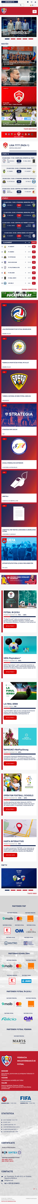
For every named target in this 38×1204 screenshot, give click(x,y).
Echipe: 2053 (7, 1122)
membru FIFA (24, 1103)
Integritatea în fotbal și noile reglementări (17, 563)
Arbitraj (5, 496)
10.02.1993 (13, 1103)
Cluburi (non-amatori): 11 (10, 1129)
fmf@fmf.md (8, 1180)
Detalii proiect (10, 626)
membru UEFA (5, 1103)
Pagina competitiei (29, 289)
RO (32, 5)
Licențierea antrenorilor (9, 467)
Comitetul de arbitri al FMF (10, 501)
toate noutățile (30, 129)
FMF (3, 434)
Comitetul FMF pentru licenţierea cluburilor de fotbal (19, 530)
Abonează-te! (9, 2)
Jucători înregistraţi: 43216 (11, 1127)
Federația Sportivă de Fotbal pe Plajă (15, 362)
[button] (7, 39)
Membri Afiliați (6, 333)
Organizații (5, 400)
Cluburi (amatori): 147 (9, 1124)
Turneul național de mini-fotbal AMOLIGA (16, 396)
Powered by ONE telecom (31, 1198)
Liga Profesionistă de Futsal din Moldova (16, 329)
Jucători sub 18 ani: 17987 (11, 1131)
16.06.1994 (32, 1103)
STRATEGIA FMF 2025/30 (9, 429)
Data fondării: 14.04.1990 (10, 1120)
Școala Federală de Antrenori (12, 463)
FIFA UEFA (4, 567)
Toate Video (32, 893)
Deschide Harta (10, 855)
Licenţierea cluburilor (8, 534)
